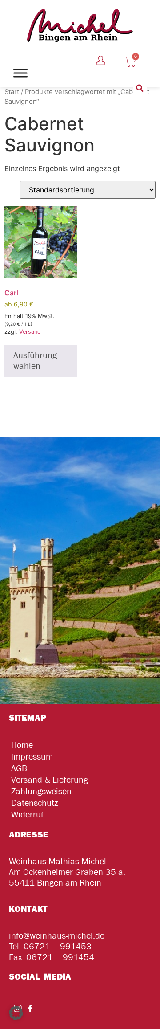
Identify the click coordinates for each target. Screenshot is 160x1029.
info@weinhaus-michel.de (56, 935)
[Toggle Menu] (20, 73)
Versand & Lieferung (49, 779)
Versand (30, 331)
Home (22, 745)
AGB (19, 768)
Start (11, 92)
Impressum (32, 756)
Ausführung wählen (35, 361)
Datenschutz (34, 802)
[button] (140, 88)
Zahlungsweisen (41, 791)
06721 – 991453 (58, 946)
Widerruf (27, 814)
